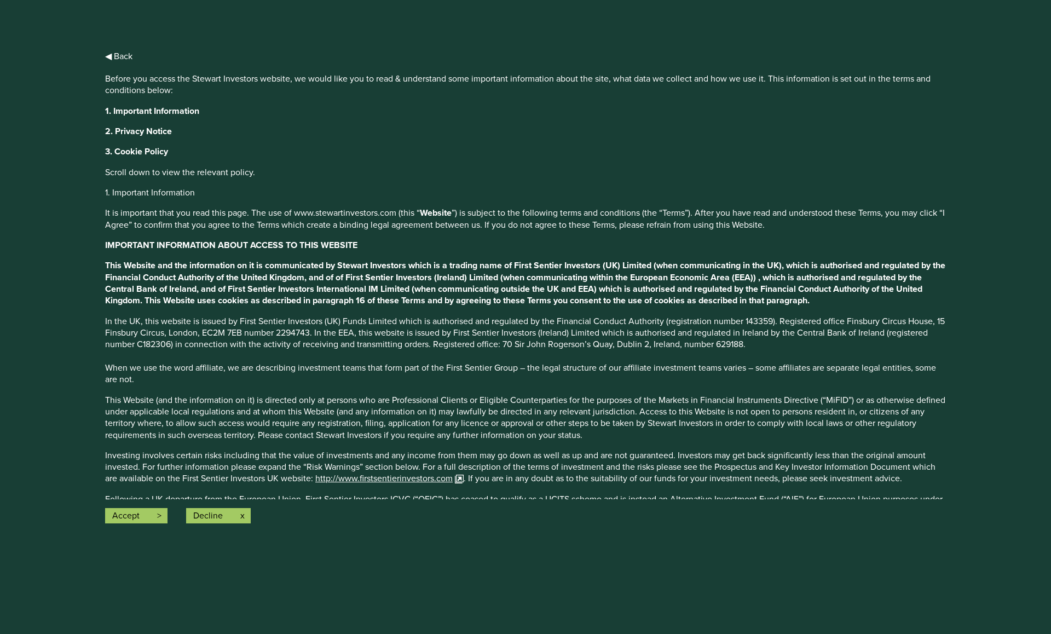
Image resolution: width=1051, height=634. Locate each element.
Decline (208, 515)
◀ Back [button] (118, 56)
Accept (126, 515)
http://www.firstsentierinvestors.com (384, 478)
